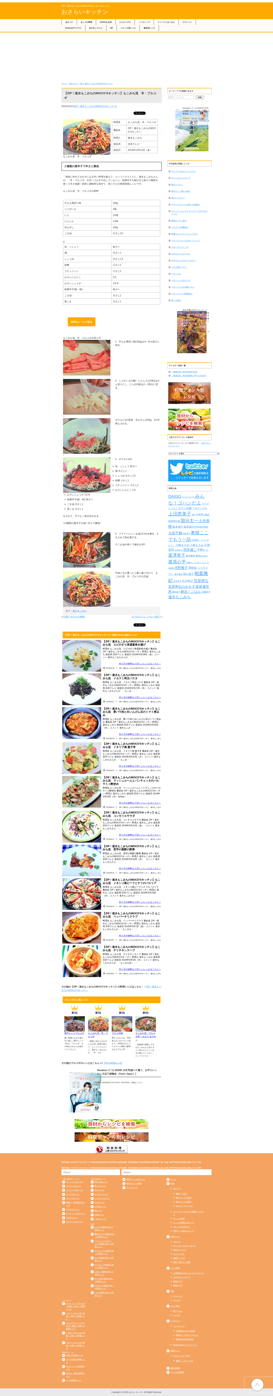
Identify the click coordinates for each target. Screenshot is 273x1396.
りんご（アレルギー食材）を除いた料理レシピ (75, 1316)
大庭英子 (186, 533)
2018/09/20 (110, 873)
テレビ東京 (175, 1306)
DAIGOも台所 (106, 22)
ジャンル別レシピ (128, 28)
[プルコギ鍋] (122, 1029)
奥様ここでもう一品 (184, 1361)
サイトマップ (132, 1188)
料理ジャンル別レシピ (135, 1179)
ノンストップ (144, 22)
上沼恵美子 (179, 513)
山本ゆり (179, 550)
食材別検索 (175, 1368)
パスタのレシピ (72, 1209)
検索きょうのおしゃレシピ (197, 563)
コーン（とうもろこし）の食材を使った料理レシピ (104, 1244)
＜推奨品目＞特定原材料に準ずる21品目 (188, 376)
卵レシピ (98, 1211)
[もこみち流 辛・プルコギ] (98, 1029)
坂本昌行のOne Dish (196, 526)
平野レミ (203, 549)
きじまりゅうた (188, 497)
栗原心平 (177, 561)
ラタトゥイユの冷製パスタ (182, 287)
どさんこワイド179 (181, 1356)
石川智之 (187, 581)
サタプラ (177, 1300)
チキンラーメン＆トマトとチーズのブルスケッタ (189, 212)
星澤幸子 (176, 555)
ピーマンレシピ (101, 1194)
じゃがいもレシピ (102, 1198)
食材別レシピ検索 (134, 1183)
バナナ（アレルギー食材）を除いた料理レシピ (75, 1346)
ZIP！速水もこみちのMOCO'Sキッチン (96, 84)
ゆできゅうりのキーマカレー (183, 260)
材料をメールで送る (81, 321)
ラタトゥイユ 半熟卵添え (182, 294)
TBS (172, 1291)
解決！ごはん (191, 591)
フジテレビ (175, 1321)
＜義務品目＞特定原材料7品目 (184, 372)
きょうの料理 (86, 22)
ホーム (64, 84)
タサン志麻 (185, 508)
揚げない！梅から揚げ (180, 191)
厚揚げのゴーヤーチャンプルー (184, 234)
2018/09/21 (110, 839)
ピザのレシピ (71, 1218)
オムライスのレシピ (74, 1222)
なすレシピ (99, 1190)
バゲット (177, 1242)
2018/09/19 (110, 906)
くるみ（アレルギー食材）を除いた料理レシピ (75, 1336)
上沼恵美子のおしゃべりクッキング (188, 1273)
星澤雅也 (190, 556)
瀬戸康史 (178, 574)
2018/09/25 (110, 770)
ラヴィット (187, 22)
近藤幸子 (206, 592)
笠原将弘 (201, 581)
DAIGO (174, 496)
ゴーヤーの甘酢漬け (179, 227)
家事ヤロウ (178, 1285)
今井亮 (199, 514)
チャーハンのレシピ (74, 1182)
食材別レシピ (149, 28)
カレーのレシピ (72, 1198)
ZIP (111, 28)
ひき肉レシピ (100, 1206)
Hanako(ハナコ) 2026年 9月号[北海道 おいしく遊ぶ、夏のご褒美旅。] (196, 111)
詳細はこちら (136, 1082)
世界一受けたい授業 (181, 1262)
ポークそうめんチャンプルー (183, 171)
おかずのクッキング (181, 1277)
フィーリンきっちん (166, 22)
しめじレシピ (100, 1219)
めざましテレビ (95, 28)
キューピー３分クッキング (184, 1246)
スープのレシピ (72, 1194)
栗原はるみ (202, 556)
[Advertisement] (136, 56)
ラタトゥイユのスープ (180, 280)
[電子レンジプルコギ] (74, 1029)
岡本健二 (190, 549)
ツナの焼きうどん (179, 267)
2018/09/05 (110, 973)
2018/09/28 (110, 668)
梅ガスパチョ (177, 185)
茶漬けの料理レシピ (74, 1355)
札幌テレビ (175, 1351)
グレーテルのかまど (181, 1227)
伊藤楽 (206, 515)
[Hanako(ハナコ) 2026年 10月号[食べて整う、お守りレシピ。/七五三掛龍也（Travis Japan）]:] (85, 1092)
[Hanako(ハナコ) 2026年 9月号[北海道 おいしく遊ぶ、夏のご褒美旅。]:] (192, 130)
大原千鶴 (175, 533)
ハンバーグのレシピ (74, 1190)
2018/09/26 (110, 738)
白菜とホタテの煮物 (74, 616)
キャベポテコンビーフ (180, 178)
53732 (194, 119)
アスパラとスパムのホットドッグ (185, 241)
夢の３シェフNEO (183, 1198)
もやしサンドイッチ (179, 247)
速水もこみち (80, 610)
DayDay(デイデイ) (73, 28)
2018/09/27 (110, 701)
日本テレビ (73, 84)
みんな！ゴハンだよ (184, 1206)
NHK (172, 1183)
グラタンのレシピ (73, 1186)
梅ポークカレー (178, 198)
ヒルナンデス (125, 22)
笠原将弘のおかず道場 (185, 586)
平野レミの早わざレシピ (183, 1231)
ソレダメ (177, 1315)
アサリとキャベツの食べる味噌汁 (185, 204)
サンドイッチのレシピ (75, 1213)
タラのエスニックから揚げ (145, 616)
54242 (194, 329)
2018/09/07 (110, 940)
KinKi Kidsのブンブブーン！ (185, 1345)
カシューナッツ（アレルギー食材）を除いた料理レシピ (75, 1326)
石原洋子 (177, 581)
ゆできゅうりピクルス (180, 254)
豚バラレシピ (100, 1186)
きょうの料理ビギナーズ (183, 1223)
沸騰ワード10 (179, 1258)
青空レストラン (179, 1250)
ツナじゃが (176, 274)
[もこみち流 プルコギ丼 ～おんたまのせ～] (145, 1029)
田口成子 (188, 574)
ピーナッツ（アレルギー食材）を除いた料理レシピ (75, 1306)
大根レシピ (99, 1215)
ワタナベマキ (199, 508)
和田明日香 (174, 521)
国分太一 (189, 520)
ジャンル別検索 (177, 1372)
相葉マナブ (178, 1281)
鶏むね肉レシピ (101, 1182)
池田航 (171, 568)
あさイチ (69, 22)
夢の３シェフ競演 (183, 1202)
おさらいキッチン (84, 12)
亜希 (193, 515)
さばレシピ (99, 1202)
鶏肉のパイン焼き (179, 221)
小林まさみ (182, 545)
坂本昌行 (177, 526)
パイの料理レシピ (73, 1380)
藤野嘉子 (176, 592)
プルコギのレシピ (112, 1063)
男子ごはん (178, 1311)
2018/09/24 (110, 807)
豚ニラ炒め (176, 300)
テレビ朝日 (175, 1268)
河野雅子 (181, 567)
